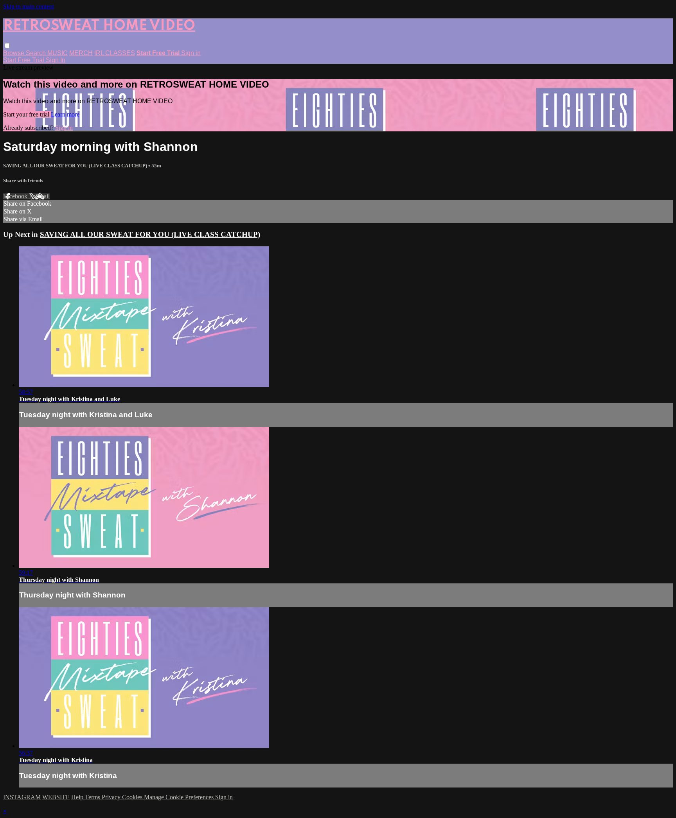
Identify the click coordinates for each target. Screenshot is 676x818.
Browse (14, 53)
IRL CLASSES (114, 53)
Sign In (55, 60)
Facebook (16, 196)
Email (42, 196)
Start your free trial (27, 114)
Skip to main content (28, 6)
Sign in (191, 53)
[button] (7, 45)
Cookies (133, 797)
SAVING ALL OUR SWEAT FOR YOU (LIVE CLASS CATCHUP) (75, 166)
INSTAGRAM (22, 797)
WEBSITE (56, 797)
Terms (93, 797)
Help (78, 797)
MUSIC (57, 53)
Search (36, 53)
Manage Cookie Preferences (179, 797)
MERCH (81, 53)
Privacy (112, 797)
